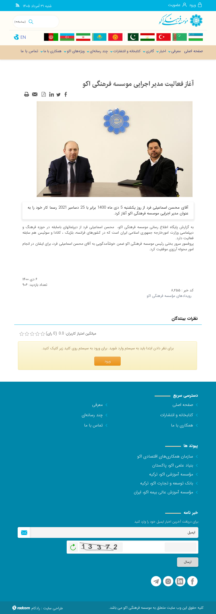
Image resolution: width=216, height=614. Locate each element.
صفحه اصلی (183, 404)
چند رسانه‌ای (92, 415)
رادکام (35, 608)
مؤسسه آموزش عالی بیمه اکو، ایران (163, 492)
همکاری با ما (182, 425)
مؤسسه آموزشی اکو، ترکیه (171, 474)
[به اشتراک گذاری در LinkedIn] (51, 94)
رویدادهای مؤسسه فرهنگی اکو (169, 296)
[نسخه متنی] (26, 94)
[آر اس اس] (17, 5)
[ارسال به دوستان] (35, 94)
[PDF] (43, 94)
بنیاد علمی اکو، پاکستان (172, 465)
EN (23, 37)
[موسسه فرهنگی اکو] (180, 20)
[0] (21, 334)
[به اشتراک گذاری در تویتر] (58, 94)
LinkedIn (180, 581)
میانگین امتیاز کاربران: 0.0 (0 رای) (71, 333)
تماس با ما (93, 425)
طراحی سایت (53, 608)
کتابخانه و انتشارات (176, 415)
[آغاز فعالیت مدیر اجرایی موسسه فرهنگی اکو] (115, 149)
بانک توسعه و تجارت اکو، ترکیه (166, 483)
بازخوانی (73, 546)
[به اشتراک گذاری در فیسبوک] (65, 94)
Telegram (156, 581)
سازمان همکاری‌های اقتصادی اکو (165, 456)
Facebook (192, 581)
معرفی (97, 404)
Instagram (168, 581)
